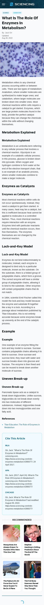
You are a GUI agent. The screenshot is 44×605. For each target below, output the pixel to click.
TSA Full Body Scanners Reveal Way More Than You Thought (31, 584)
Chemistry (17, 12)
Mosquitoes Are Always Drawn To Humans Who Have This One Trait (11, 548)
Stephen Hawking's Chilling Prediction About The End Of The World (32, 550)
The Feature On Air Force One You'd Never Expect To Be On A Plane (11, 584)
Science (6, 12)
